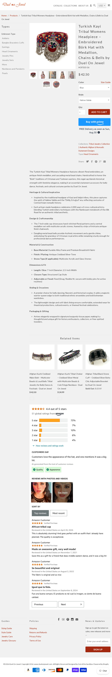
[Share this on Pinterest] (95, 161)
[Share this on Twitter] (87, 161)
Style (80, 94)
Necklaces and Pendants (13, 69)
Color (81, 82)
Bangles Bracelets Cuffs (13, 42)
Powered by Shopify (101, 664)
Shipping (33, 628)
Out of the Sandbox (85, 664)
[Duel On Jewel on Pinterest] (67, 619)
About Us (83, 6)
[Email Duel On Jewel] (77, 619)
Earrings (5, 47)
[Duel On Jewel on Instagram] (72, 619)
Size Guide (106, 82)
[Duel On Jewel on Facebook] (58, 619)
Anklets (5, 38)
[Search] (94, 6)
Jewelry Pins (7, 55)
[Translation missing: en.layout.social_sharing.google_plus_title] (100, 161)
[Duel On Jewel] (14, 4)
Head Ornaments (10, 51)
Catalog (57, 6)
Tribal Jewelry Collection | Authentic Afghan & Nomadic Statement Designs (94, 147)
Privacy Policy (35, 636)
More (4, 64)
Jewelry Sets (8, 60)
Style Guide (6, 632)
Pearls (5, 73)
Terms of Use (35, 640)
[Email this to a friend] (104, 161)
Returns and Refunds (38, 632)
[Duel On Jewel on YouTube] (63, 619)
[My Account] (91, 6)
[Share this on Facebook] (91, 161)
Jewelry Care (7, 636)
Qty (80, 107)
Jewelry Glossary (8, 640)
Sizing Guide (6, 628)
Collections (70, 6)
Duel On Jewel (15, 664)
